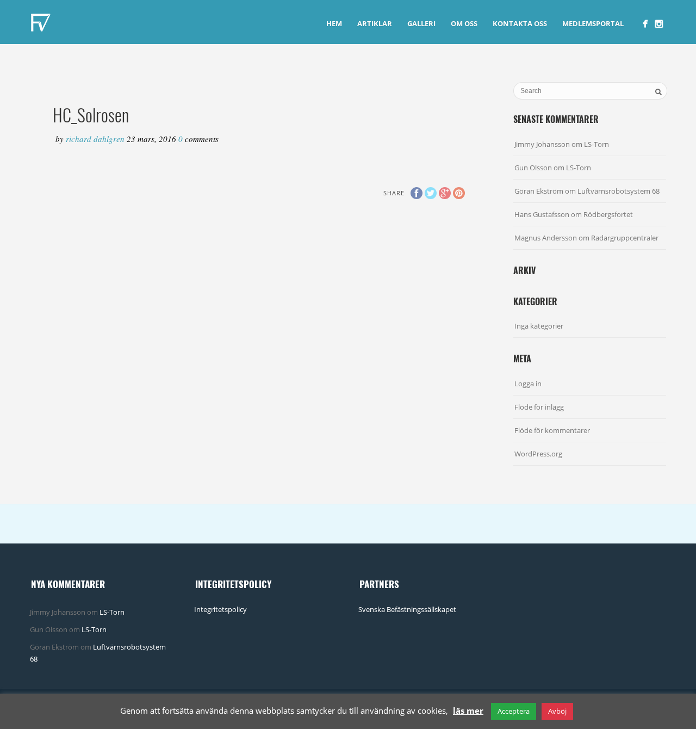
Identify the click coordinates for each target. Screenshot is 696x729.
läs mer (468, 710)
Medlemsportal (593, 23)
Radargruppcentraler (624, 238)
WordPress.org (538, 454)
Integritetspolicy (220, 609)
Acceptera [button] (514, 711)
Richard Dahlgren (96, 138)
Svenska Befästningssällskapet (407, 609)
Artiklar (374, 23)
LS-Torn (596, 144)
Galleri (421, 23)
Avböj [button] (557, 711)
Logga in (528, 383)
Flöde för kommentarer (552, 430)
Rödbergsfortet (608, 214)
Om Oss (464, 23)
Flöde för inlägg (539, 407)
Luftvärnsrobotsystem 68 (618, 191)
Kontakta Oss (520, 23)
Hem (334, 23)
